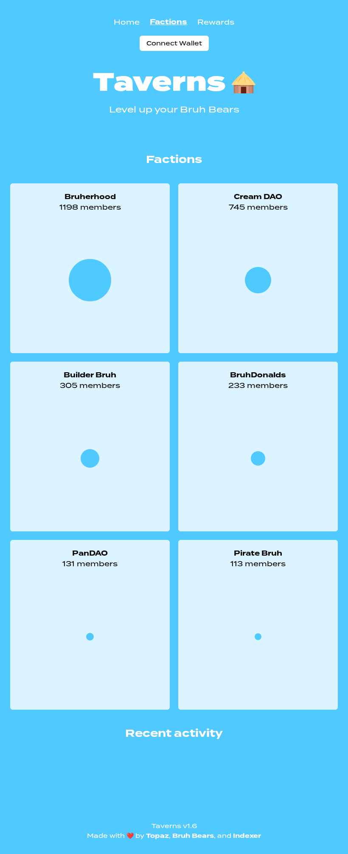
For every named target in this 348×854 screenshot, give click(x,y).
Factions (168, 22)
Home (127, 22)
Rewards (215, 22)
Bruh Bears (193, 836)
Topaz (157, 836)
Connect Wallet (174, 43)
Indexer (247, 836)
